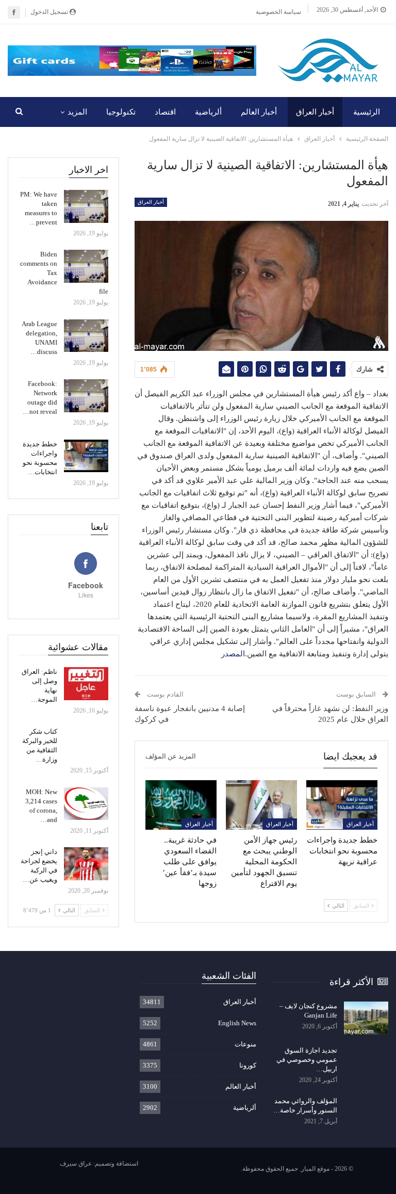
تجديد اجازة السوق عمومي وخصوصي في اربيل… (306, 1059)
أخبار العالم (259, 112)
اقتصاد (165, 112)
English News (237, 1023)
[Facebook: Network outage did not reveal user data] (86, 395)
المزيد (77, 112)
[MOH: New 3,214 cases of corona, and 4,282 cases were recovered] (86, 803)
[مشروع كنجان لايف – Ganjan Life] (366, 1018)
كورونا (247, 1065)
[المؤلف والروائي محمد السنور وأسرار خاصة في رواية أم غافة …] (366, 1113)
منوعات (245, 1044)
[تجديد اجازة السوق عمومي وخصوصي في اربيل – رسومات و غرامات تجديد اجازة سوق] (366, 1062)
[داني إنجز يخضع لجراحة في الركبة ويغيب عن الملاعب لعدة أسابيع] (86, 863)
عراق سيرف (76, 1163)
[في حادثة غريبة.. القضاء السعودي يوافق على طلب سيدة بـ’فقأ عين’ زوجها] (181, 805)
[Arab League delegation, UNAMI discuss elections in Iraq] (86, 335)
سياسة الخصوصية (278, 11)
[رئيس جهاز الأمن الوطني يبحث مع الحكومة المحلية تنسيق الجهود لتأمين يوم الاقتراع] (261, 805)
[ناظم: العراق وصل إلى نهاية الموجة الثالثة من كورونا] (86, 683)
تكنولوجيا (121, 112)
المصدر (233, 654)
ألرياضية (208, 112)
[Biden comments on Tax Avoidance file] (86, 266)
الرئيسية (366, 112)
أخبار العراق (315, 112)
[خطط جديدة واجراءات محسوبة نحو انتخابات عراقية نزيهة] (341, 805)
